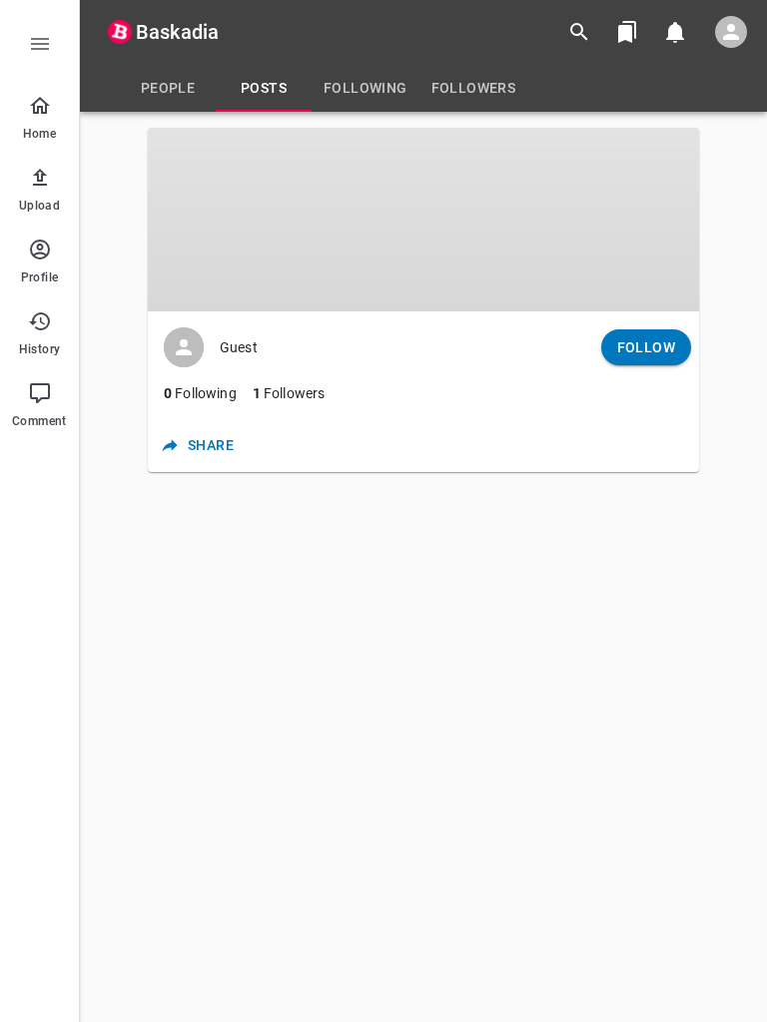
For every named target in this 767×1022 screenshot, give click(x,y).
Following (200, 393)
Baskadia (177, 32)
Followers (289, 393)
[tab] (168, 88)
